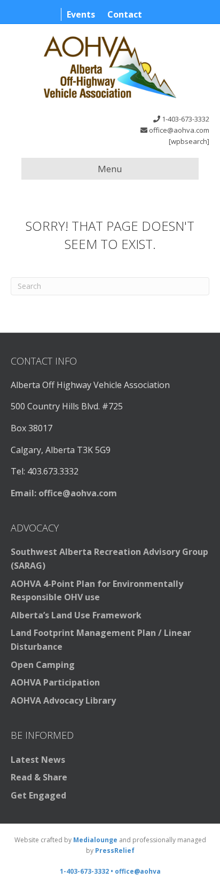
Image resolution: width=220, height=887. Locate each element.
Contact (124, 14)
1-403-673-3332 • (87, 871)
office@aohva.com (179, 130)
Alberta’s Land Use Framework (76, 615)
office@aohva (138, 871)
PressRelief (115, 850)
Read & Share (39, 777)
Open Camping (43, 665)
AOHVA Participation (55, 682)
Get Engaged (38, 795)
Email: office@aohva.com (64, 493)
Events (81, 14)
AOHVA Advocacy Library (63, 700)
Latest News (38, 759)
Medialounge (95, 839)
